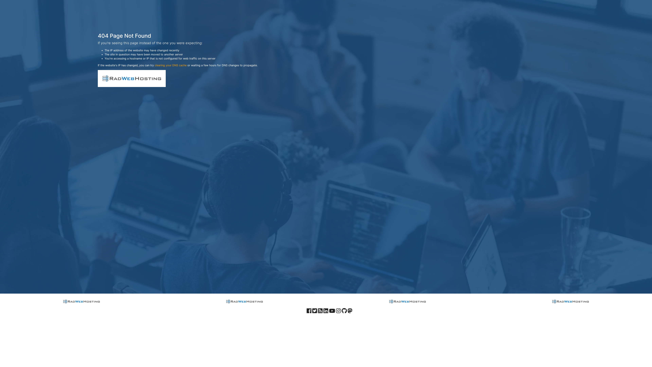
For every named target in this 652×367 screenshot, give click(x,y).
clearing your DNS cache (171, 65)
